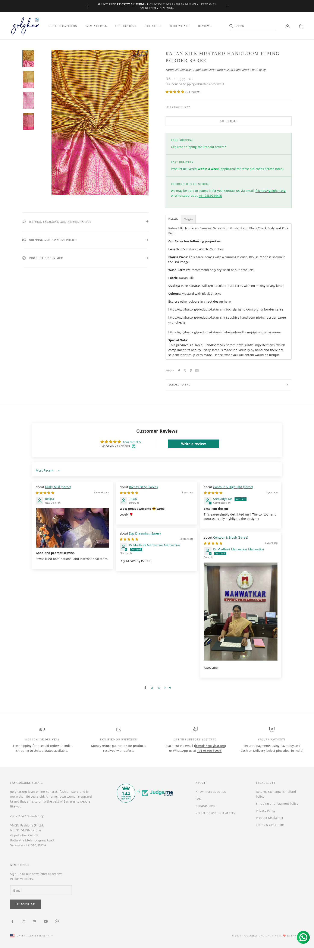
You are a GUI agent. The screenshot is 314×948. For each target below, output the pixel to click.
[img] (45, 493)
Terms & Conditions (270, 825)
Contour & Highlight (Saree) (233, 487)
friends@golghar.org (270, 191)
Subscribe (25, 904)
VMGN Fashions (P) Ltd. (27, 825)
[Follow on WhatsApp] (57, 921)
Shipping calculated (195, 84)
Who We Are (180, 26)
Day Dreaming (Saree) (145, 533)
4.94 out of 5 (132, 442)
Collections (125, 26)
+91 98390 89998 (209, 751)
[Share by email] (197, 370)
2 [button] (152, 688)
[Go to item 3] (28, 100)
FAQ (198, 799)
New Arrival (96, 26)
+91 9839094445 (210, 195)
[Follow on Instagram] (23, 921)
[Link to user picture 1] (73, 528)
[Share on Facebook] (179, 370)
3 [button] (159, 688)
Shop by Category (63, 26)
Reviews (204, 26)
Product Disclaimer (270, 818)
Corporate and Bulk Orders (215, 813)
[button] (175, 92)
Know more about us (211, 792)
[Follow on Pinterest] (34, 921)
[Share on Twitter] (185, 370)
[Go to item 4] (28, 121)
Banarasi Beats (206, 806)
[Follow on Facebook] (12, 921)
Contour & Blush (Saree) (230, 537)
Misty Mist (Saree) (58, 487)
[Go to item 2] (28, 79)
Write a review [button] (193, 443)
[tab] (173, 219)
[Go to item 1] (28, 58)
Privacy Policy (265, 811)
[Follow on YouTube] (46, 921)
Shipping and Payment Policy (277, 803)
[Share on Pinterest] (191, 370)
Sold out (228, 121)
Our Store (153, 26)
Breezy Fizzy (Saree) (143, 487)
